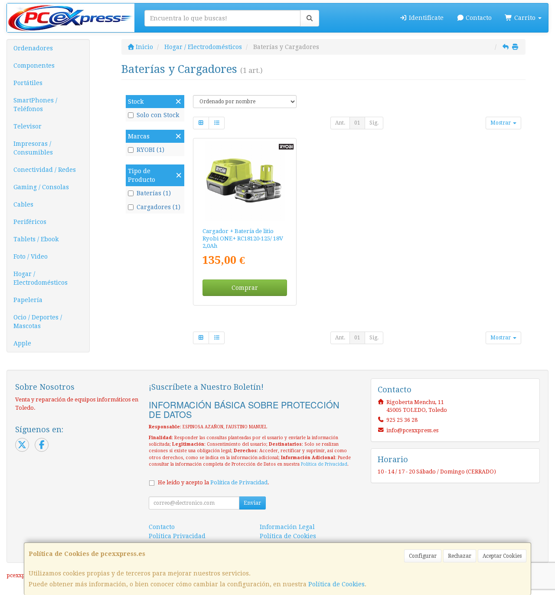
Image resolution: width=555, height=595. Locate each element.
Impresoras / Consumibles (33, 148)
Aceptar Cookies (502, 556)
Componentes (34, 65)
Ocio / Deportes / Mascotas (37, 321)
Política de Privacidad (324, 464)
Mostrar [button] (501, 123)
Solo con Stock (158, 115)
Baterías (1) (154, 193)
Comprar (245, 287)
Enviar (252, 503)
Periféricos (29, 221)
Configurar (423, 556)
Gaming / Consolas (41, 187)
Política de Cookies (336, 584)
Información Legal (287, 526)
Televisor (27, 126)
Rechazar (459, 556)
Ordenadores (33, 48)
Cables (23, 204)
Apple (22, 343)
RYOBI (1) (150, 149)
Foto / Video (30, 256)
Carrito (525, 17)
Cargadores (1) (158, 207)
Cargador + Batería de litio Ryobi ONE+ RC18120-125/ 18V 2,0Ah (242, 239)
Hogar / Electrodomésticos (40, 278)
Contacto (478, 17)
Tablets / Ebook (36, 239)
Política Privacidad (177, 536)
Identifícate (425, 17)
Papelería (27, 299)
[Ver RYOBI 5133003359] (245, 181)
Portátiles (27, 82)
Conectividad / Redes (44, 169)
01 (357, 123)
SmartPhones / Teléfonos (35, 104)
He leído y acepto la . (213, 482)
